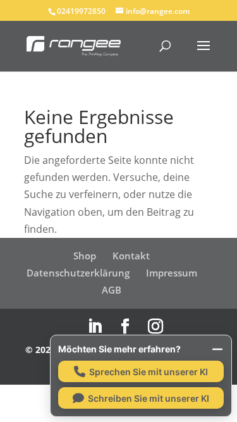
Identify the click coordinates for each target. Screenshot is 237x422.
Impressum (171, 272)
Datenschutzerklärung (78, 272)
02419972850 (81, 11)
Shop (84, 255)
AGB (111, 289)
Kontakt (131, 255)
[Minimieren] (217, 349)
